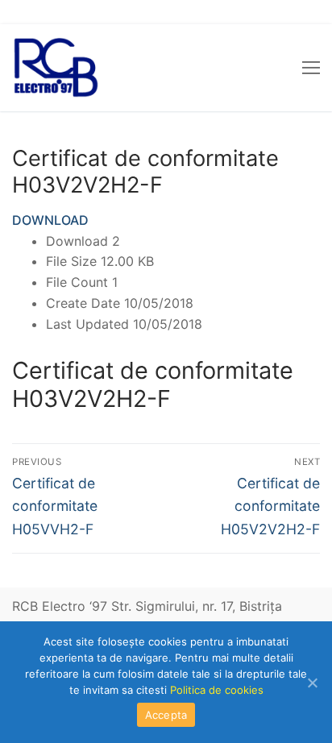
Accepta (166, 714)
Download (50, 220)
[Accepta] (312, 683)
